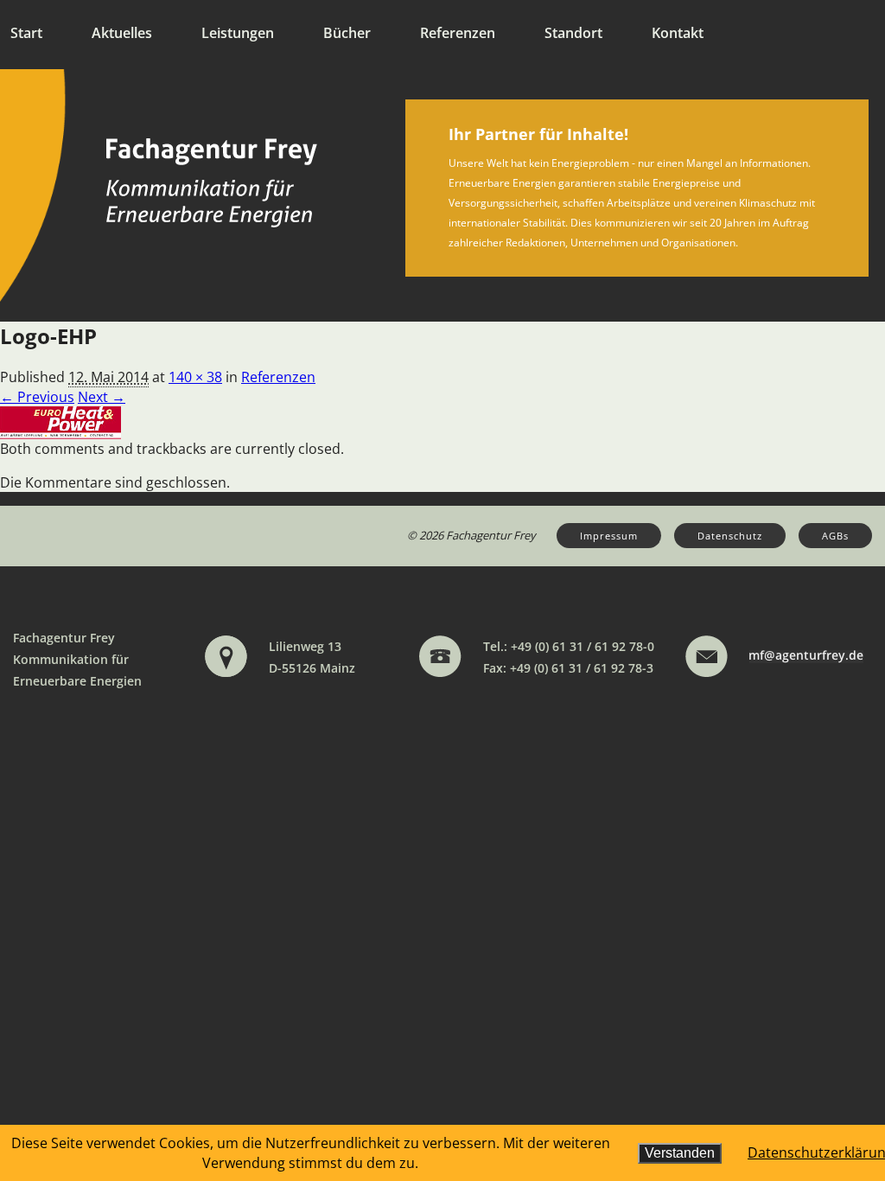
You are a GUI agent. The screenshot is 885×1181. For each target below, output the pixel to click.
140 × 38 (195, 376)
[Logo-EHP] (60, 421)
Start (26, 32)
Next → (101, 396)
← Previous (37, 396)
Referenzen (457, 32)
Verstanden (680, 1153)
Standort (573, 32)
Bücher (347, 32)
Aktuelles (122, 32)
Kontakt (678, 32)
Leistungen (237, 32)
